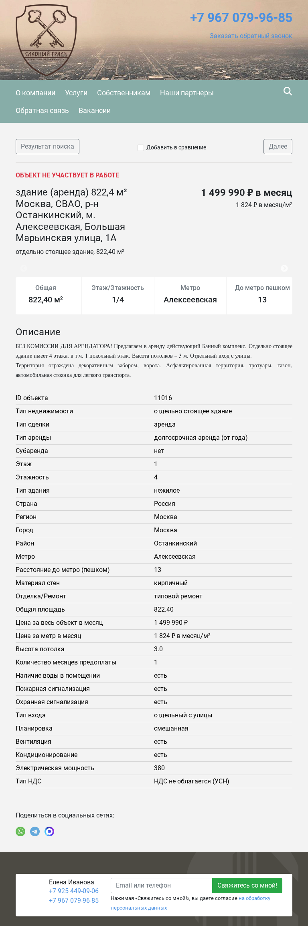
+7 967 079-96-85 (74, 900)
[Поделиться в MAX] (49, 831)
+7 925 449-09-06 (74, 891)
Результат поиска (47, 146)
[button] (251, 36)
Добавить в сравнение (176, 147)
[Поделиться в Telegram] (35, 831)
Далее (278, 146)
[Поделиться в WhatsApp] (20, 831)
